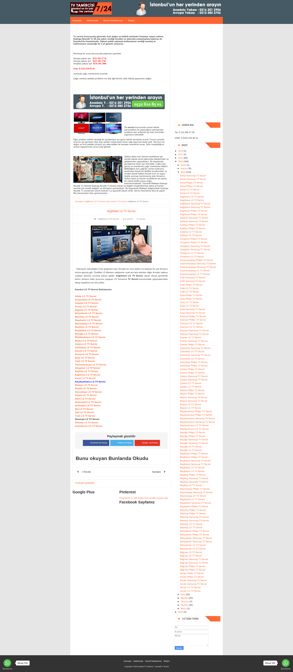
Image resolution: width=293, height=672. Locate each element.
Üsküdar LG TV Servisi (86, 422)
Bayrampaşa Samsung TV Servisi (196, 492)
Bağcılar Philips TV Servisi (192, 566)
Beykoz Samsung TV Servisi (193, 397)
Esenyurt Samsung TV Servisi (194, 330)
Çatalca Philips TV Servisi (192, 369)
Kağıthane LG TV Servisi (108, 219)
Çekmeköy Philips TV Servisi (194, 362)
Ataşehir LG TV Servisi (86, 303)
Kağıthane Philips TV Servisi (193, 211)
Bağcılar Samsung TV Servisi (194, 559)
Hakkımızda (92, 20)
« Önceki (86, 472)
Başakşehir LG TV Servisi (88, 320)
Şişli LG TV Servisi (84, 412)
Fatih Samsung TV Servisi (192, 277)
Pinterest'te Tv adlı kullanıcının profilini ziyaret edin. (144, 498)
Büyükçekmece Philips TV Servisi (196, 411)
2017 (181, 154)
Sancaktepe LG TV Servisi (88, 392)
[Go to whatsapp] (285, 663)
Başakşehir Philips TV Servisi (194, 506)
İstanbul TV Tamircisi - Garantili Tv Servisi (153, 666)
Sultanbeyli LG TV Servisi (88, 402)
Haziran (185, 605)
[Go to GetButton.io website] (286, 669)
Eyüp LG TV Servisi (85, 357)
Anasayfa (76, 20)
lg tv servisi (128, 219)
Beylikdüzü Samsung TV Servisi (195, 460)
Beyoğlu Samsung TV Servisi (194, 439)
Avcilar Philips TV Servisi (192, 573)
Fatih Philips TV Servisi (191, 284)
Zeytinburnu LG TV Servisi (88, 426)
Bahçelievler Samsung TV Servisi (196, 538)
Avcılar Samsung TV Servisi (193, 580)
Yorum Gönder (84, 483)
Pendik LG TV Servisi (86, 388)
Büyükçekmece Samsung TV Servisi (197, 418)
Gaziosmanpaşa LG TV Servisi (90, 364)
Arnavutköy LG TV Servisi (88, 299)
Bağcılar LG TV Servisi (86, 310)
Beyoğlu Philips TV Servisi (192, 432)
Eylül (183, 594)
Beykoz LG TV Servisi (86, 340)
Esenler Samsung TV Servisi (194, 341)
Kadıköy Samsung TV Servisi (194, 218)
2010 (181, 612)
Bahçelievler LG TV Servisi (88, 313)
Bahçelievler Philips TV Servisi (194, 531)
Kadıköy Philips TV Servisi (192, 225)
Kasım (184, 168)
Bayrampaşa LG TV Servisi (88, 323)
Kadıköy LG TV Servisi (86, 371)
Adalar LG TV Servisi (85, 296)
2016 (181, 158)
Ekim (183, 172)
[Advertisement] (198, 74)
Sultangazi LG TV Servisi (88, 405)
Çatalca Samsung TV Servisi (194, 376)
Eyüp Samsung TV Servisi (192, 309)
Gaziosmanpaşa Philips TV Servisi (196, 260)
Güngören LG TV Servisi (87, 368)
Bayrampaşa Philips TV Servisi (195, 489)
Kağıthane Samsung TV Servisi (195, 203)
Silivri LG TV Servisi (85, 398)
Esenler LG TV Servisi (86, 351)
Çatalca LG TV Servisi (86, 344)
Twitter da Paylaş (125, 443)
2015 (181, 161)
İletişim (131, 20)
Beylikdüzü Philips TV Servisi (194, 453)
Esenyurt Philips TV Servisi (193, 316)
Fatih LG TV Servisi (85, 361)
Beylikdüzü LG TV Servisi (88, 330)
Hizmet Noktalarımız (113, 20)
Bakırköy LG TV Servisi (87, 317)
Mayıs (184, 608)
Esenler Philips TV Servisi (192, 344)
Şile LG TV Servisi (84, 409)
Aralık (184, 165)
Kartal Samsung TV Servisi (193, 175)
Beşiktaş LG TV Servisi (87, 327)
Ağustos (185, 598)
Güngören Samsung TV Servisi (195, 246)
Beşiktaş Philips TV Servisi (192, 475)
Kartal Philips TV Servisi (191, 182)
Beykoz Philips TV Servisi (192, 390)
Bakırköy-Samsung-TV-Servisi (194, 517)
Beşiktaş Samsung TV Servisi (194, 478)
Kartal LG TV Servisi (85, 378)
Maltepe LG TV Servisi (86, 385)
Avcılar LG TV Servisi (86, 306)
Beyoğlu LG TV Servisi (86, 334)
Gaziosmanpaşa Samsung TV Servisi (198, 263)
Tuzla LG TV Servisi (85, 416)
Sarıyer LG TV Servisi (86, 395)
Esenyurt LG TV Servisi (87, 354)
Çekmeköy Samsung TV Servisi (195, 348)
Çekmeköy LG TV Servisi (87, 347)
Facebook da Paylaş (98, 443)
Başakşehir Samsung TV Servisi (195, 503)
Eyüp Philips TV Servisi (191, 295)
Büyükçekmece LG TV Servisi (90, 337)
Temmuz (185, 601)
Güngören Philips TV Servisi (193, 239)
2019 (181, 151)
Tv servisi (141, 219)
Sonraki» (156, 472)
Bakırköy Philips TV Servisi (193, 510)
